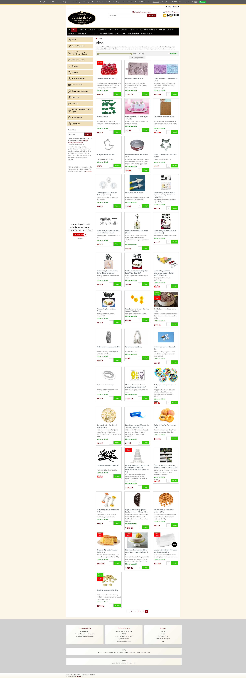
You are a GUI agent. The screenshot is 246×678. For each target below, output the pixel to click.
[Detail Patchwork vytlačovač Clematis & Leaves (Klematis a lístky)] (109, 221)
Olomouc (129, 663)
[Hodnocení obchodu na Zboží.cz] (80, 234)
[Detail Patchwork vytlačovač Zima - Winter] (109, 299)
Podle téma (145, 34)
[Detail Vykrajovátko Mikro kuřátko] (109, 145)
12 (143, 611)
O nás (163, 634)
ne (196, 2)
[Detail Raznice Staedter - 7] (109, 107)
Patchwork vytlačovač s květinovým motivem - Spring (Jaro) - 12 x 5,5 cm (164, 273)
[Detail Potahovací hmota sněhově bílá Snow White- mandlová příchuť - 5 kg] (137, 540)
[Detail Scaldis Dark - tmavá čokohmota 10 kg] (166, 299)
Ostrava (118, 663)
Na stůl (133, 30)
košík (173, 15)
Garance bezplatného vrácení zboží (84, 634)
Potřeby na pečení (78, 60)
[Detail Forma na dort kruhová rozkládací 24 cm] (137, 145)
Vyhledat (152, 15)
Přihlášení (168, 12)
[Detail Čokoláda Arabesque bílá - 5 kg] (109, 580)
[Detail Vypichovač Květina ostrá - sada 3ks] (166, 337)
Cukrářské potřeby (86, 30)
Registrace (175, 12)
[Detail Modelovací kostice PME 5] (137, 183)
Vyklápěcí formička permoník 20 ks (109, 347)
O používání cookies (123, 638)
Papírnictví (82, 34)
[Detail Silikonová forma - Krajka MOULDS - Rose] (166, 69)
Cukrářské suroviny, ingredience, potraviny (79, 53)
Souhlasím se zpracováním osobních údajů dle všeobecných (80, 140)
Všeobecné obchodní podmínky (123, 631)
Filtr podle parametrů (137, 58)
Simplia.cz (79, 676)
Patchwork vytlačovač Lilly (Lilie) (108, 465)
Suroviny (101, 30)
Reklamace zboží (163, 636)
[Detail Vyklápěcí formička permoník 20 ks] (109, 337)
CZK (166, 6)
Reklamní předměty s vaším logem (112, 34)
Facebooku (88, 171)
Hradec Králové (118, 652)
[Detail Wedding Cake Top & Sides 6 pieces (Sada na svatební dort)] (137, 375)
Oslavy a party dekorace (80, 91)
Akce (74, 30)
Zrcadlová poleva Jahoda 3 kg (107, 79)
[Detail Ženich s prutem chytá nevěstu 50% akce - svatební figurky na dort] (166, 455)
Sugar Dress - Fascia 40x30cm (164, 117)
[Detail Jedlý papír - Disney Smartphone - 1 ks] (166, 375)
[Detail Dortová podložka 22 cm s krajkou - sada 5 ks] (137, 107)
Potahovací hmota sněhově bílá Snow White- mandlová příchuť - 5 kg (136, 552)
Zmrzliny (124, 30)
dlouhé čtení (156, 2)
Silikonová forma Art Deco (134, 79)
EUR (169, 6)
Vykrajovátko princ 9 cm (133, 347)
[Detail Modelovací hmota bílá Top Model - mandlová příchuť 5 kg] (166, 540)
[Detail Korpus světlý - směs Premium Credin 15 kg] (109, 540)
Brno (113, 663)
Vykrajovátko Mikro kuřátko (106, 155)
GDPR (124, 634)
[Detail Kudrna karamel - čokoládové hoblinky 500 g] (166, 500)
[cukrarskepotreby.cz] (82, 18)
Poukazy (94, 34)
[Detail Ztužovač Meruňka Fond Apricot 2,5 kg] (166, 415)
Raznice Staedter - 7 (103, 117)
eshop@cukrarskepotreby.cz (142, 12)
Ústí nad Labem (145, 652)
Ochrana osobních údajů (123, 641)
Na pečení (112, 30)
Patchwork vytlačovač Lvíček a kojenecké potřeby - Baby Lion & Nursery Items (164, 195)
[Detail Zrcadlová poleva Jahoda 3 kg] (109, 69)
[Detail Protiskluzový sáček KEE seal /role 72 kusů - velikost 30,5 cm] (137, 415)
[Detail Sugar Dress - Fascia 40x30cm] (166, 107)
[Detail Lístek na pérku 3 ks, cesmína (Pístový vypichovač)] (109, 183)
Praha (99, 652)
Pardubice (132, 652)
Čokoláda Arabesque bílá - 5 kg (107, 590)
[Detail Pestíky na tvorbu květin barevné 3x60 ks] (109, 500)
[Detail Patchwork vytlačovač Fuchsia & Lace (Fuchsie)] (166, 221)
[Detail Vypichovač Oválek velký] (109, 375)
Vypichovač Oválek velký (105, 385)
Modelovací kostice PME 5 (134, 193)
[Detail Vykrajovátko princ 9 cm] (137, 337)
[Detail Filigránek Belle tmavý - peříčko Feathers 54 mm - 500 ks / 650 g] (137, 500)
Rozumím (202, 2)
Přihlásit (88, 134)
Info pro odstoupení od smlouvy (84, 636)
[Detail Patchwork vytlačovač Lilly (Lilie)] (109, 455)
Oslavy (71, 34)
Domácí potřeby (165, 30)
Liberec (126, 652)
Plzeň (138, 652)
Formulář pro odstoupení (163, 638)
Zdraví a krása (133, 34)
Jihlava (124, 663)
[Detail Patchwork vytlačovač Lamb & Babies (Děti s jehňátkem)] (109, 261)
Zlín (135, 663)
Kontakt (163, 631)
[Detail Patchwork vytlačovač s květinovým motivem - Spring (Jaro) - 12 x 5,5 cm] (166, 261)
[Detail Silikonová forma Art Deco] (137, 69)
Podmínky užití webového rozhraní (124, 636)
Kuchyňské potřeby (147, 30)
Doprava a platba (84, 631)
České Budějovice (108, 652)
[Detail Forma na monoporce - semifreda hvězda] (166, 145)
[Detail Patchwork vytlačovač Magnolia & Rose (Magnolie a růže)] (137, 261)
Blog (163, 641)
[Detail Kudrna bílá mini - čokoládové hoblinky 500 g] (109, 415)
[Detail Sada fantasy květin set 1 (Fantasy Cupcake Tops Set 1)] (137, 299)
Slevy (74, 40)
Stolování (75, 72)
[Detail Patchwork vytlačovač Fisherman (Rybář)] (137, 221)
